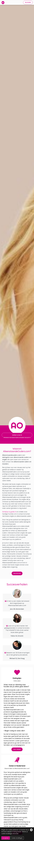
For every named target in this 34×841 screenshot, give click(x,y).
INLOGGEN (28, 2)
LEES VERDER (17, 749)
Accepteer (6, 838)
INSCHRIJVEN (17, 573)
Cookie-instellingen (17, 838)
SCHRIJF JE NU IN (17, 435)
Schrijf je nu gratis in (9, 512)
